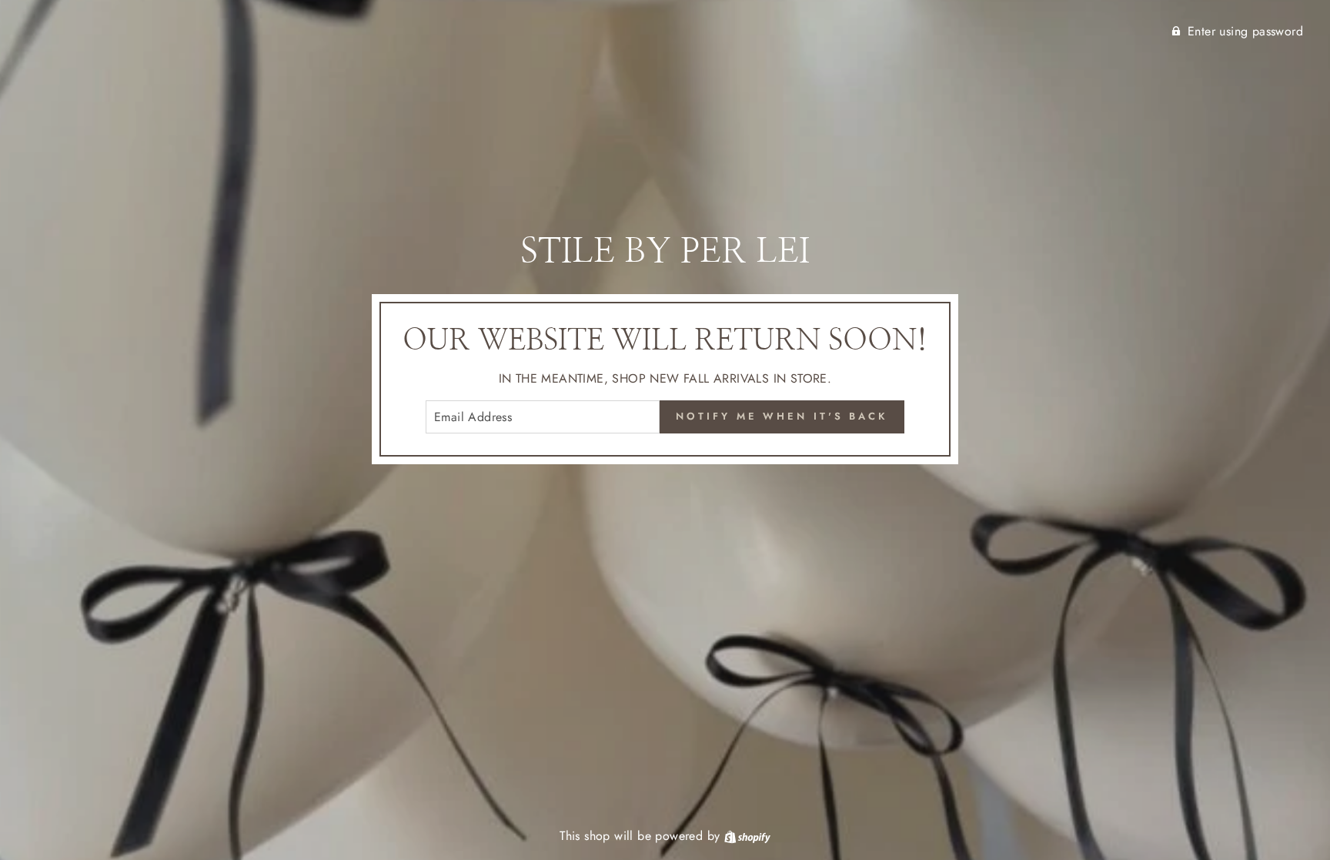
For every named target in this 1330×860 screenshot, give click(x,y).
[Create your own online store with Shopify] (747, 836)
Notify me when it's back (782, 416)
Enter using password (1245, 31)
